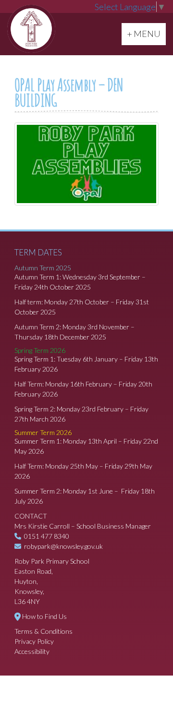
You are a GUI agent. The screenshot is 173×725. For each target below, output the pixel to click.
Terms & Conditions (43, 631)
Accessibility (31, 651)
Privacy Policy (34, 641)
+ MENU (146, 33)
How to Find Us (44, 616)
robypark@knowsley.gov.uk (63, 546)
